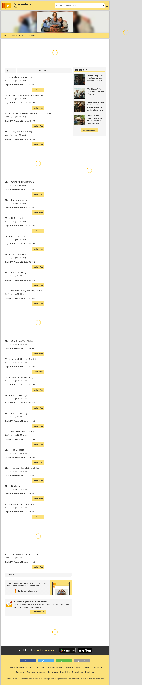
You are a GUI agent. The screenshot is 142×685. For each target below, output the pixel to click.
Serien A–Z (79, 667)
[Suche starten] (103, 5)
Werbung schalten (58, 672)
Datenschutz (20, 672)
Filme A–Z (88, 667)
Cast (21, 35)
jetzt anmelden (38, 612)
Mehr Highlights (89, 130)
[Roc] (61, 587)
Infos (4, 35)
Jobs (48, 672)
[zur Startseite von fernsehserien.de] (6, 6)
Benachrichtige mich (29, 591)
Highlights (79, 70)
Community (30, 35)
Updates (43, 667)
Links (68, 672)
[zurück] (10, 70)
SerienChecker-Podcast (56, 667)
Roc (15, 7)
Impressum (98, 667)
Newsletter (70, 667)
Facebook (75, 672)
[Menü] (107, 5)
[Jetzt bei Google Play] (67, 650)
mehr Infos (38, 90)
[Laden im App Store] (85, 650)
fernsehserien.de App (44, 650)
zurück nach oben (87, 672)
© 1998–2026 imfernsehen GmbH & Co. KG (23, 667)
